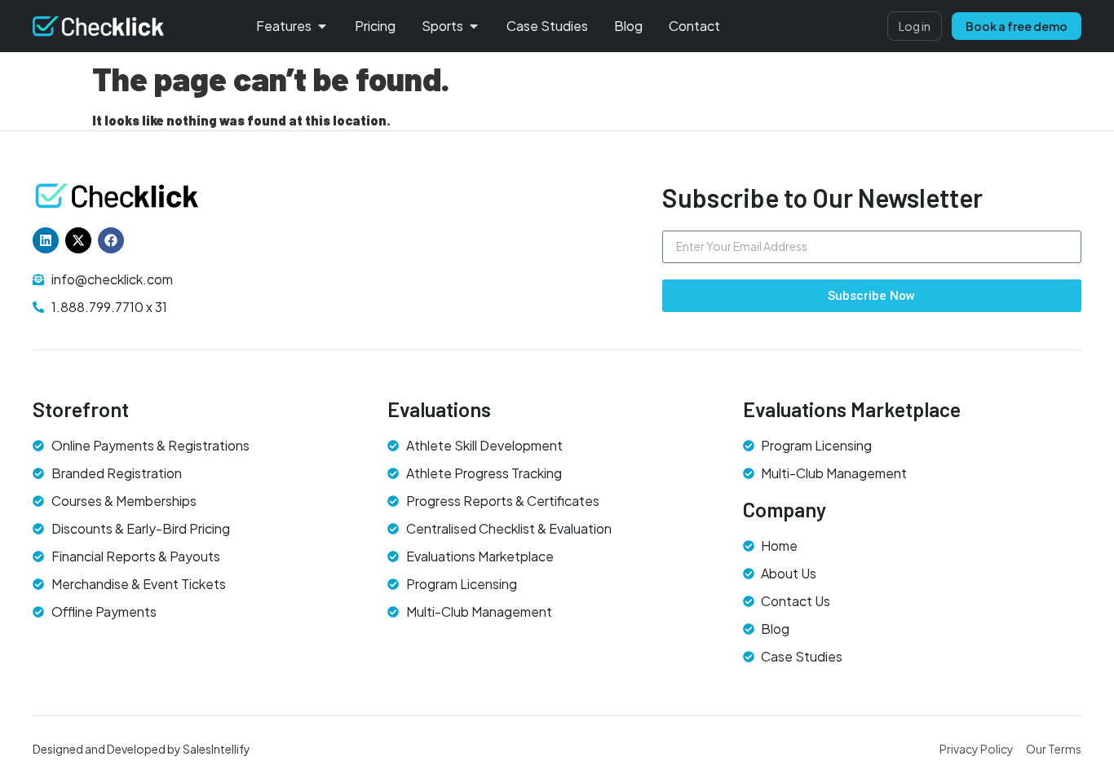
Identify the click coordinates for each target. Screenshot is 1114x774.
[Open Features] (322, 26)
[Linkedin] (46, 240)
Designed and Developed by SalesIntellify (141, 748)
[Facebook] (111, 240)
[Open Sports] (473, 26)
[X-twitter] (78, 240)
